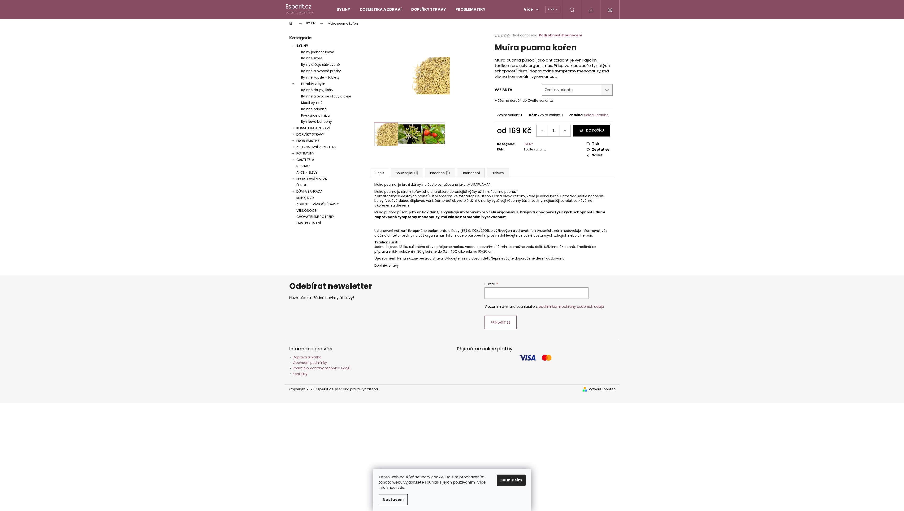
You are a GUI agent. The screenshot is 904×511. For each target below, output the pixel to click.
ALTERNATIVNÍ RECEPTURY (316, 147)
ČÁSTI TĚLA (305, 159)
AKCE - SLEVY (307, 172)
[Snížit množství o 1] (542, 130)
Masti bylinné (312, 102)
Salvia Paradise (596, 115)
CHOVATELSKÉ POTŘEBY (315, 216)
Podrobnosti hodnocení (560, 35)
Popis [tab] (380, 173)
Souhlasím (511, 480)
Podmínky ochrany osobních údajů (321, 368)
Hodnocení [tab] (471, 173)
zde (401, 487)
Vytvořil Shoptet (602, 389)
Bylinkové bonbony (316, 121)
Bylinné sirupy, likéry (317, 90)
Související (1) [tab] (407, 173)
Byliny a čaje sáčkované (320, 64)
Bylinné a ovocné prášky (321, 71)
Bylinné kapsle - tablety (320, 77)
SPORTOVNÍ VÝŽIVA (311, 178)
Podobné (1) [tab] (440, 173)
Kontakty (300, 373)
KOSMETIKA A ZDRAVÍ (313, 128)
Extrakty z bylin (313, 83)
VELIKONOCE (306, 210)
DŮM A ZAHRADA (309, 191)
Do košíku (595, 130)
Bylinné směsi (312, 58)
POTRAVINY (305, 153)
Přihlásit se (500, 322)
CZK (551, 9)
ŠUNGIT (302, 185)
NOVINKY (303, 166)
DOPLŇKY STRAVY (310, 134)
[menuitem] (343, 9)
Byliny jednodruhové (317, 52)
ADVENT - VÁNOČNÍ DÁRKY (317, 204)
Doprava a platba (307, 357)
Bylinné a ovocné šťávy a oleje (326, 96)
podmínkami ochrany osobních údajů (571, 306)
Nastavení (393, 499)
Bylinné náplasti (314, 109)
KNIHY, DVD (305, 197)
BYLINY (302, 45)
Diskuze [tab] (498, 173)
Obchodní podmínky (310, 362)
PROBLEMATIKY (308, 140)
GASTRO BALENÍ (308, 223)
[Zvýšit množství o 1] (565, 130)
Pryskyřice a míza (315, 115)
